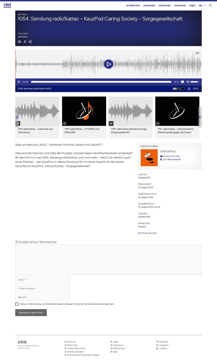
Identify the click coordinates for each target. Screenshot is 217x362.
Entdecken (133, 5)
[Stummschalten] (188, 82)
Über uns (71, 342)
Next (200, 117)
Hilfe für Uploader (75, 352)
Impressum (117, 345)
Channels (180, 5)
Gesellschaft (144, 217)
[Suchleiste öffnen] (210, 6)
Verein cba (71, 345)
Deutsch (142, 227)
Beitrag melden (147, 233)
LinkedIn (162, 348)
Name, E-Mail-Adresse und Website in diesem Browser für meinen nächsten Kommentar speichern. (67, 304)
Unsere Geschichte (75, 348)
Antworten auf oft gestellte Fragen (83, 355)
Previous (17, 117)
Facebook (163, 342)
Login (192, 5)
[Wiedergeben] (19, 82)
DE (200, 5)
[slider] (101, 82)
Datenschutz (118, 348)
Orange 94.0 (144, 178)
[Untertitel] (182, 82)
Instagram (163, 345)
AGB (114, 352)
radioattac (23, 37)
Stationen (165, 5)
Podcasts (149, 5)
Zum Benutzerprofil (171, 159)
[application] (108, 81)
